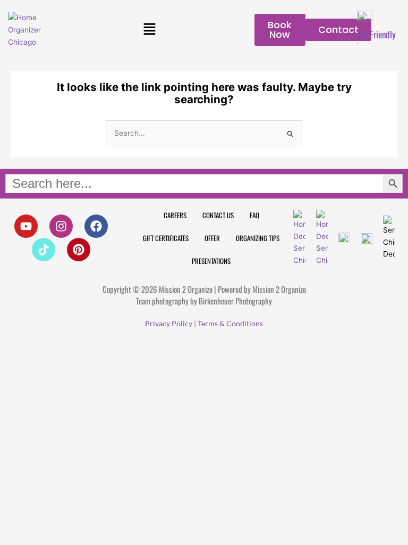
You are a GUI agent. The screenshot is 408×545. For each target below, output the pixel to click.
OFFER (212, 238)
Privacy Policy (168, 323)
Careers (175, 215)
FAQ (254, 215)
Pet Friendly (376, 34)
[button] (149, 30)
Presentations (211, 260)
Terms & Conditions (230, 323)
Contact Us (218, 215)
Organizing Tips (257, 238)
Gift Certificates (166, 238)
